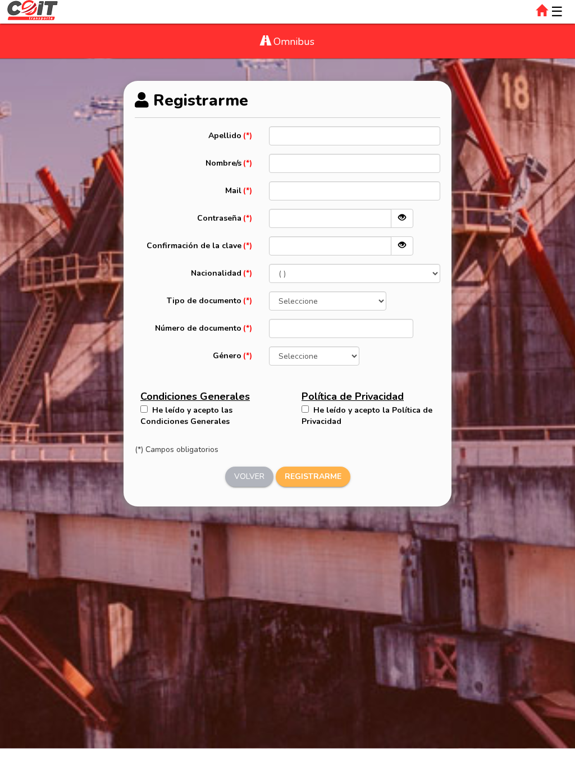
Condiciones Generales (195, 396)
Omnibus (292, 41)
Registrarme (313, 476)
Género (227, 355)
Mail (233, 190)
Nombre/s (223, 163)
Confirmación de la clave (194, 245)
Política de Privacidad (353, 396)
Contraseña (219, 218)
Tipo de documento (204, 300)
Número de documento (198, 328)
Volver (249, 476)
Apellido (224, 135)
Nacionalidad (216, 273)
